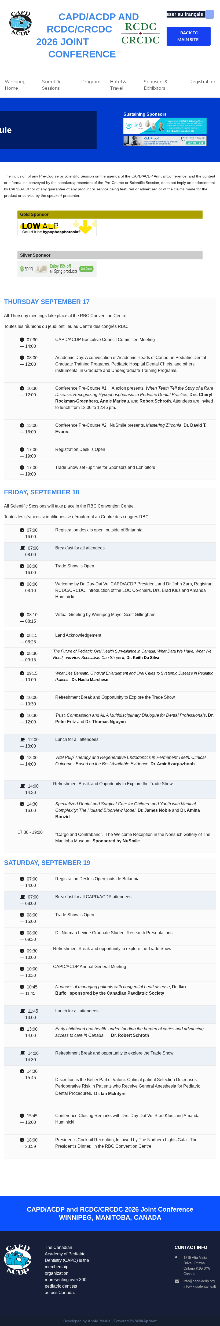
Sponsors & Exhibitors (155, 85)
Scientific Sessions (51, 85)
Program (90, 81)
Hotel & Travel (118, 85)
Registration (202, 81)
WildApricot (146, 1321)
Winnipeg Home (15, 85)
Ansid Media (99, 1321)
